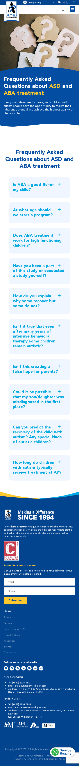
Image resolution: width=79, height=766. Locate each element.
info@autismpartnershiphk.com (30, 685)
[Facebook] (12, 668)
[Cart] (62, 9)
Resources (9, 641)
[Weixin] (29, 668)
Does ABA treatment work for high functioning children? (37, 240)
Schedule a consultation (20, 565)
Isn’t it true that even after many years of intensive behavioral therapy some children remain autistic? (34, 336)
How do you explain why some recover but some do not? (34, 301)
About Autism (12, 635)
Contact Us (10, 652)
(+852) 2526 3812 (21, 682)
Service (8, 623)
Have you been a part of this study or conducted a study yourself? (38, 271)
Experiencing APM (14, 629)
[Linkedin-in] (23, 668)
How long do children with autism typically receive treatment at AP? (37, 468)
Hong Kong (40, 2)
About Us (9, 617)
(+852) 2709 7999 (21, 704)
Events (7, 646)
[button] (72, 2)
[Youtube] (6, 668)
